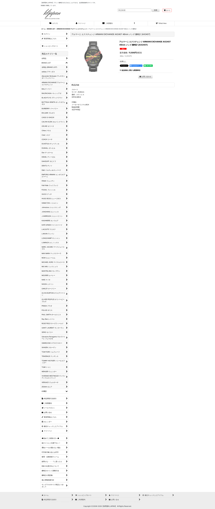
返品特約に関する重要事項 (130, 70)
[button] (134, 23)
